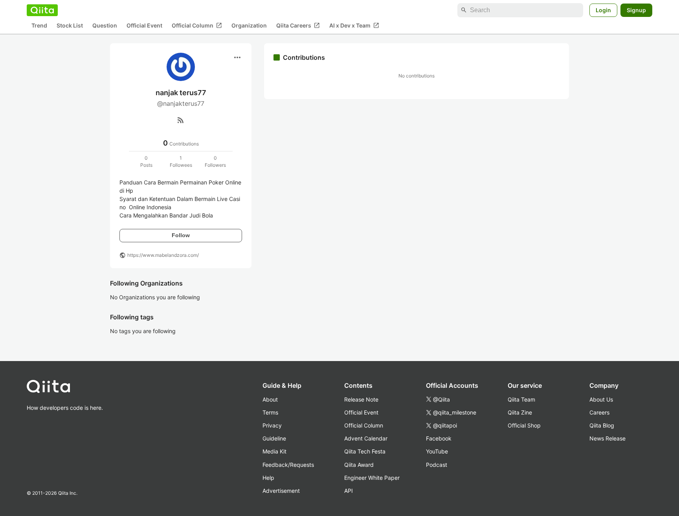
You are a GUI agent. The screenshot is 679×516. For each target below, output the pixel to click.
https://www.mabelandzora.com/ (163, 255)
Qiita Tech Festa (364, 451)
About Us (601, 399)
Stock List (70, 25)
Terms (270, 412)
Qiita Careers (298, 25)
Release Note (361, 399)
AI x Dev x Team (354, 25)
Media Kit (274, 451)
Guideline (274, 438)
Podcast (436, 464)
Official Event (144, 25)
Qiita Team (521, 399)
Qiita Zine (520, 412)
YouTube (437, 451)
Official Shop (524, 425)
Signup (636, 10)
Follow (181, 235)
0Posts (146, 161)
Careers (599, 412)
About (270, 399)
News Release (607, 438)
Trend (39, 25)
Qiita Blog (601, 425)
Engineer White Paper (372, 477)
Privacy (272, 425)
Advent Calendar (365, 438)
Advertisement (281, 490)
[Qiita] (42, 10)
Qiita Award (359, 464)
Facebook (438, 438)
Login (603, 10)
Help (268, 477)
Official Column (197, 25)
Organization (249, 25)
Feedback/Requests (288, 464)
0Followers (215, 161)
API (348, 490)
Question (104, 25)
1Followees (181, 161)
